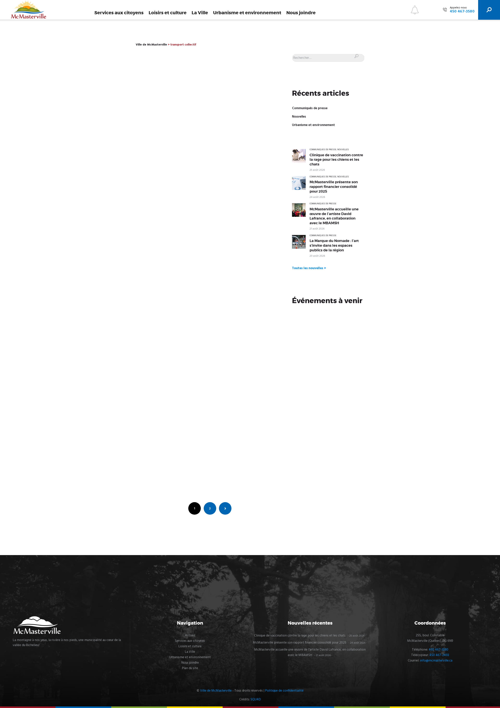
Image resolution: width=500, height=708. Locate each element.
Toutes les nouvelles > (309, 268)
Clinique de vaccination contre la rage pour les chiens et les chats (336, 160)
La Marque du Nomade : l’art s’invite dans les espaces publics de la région (334, 245)
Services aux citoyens (119, 13)
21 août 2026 (317, 229)
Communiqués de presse (310, 108)
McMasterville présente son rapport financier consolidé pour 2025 (334, 187)
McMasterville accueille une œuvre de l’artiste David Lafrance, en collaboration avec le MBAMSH (334, 216)
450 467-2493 (439, 655)
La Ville (200, 13)
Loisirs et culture (168, 13)
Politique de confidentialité (284, 690)
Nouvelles (299, 116)
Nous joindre (301, 13)
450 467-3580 (438, 649)
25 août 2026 (317, 170)
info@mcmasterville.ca (436, 660)
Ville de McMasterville (216, 690)
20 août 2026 (317, 256)
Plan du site (190, 668)
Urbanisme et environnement (247, 13)
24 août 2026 (317, 197)
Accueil (190, 635)
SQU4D (256, 699)
